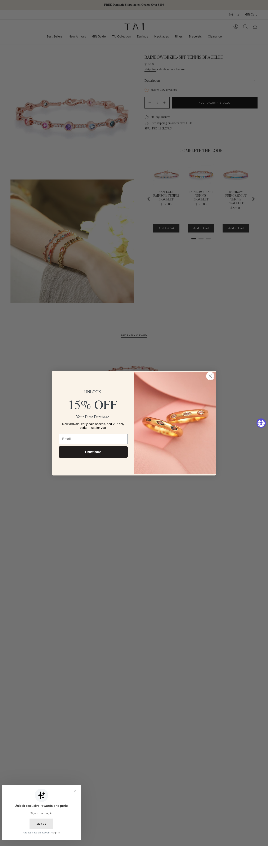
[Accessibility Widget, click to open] (261, 423)
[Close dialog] (210, 376)
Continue (93, 452)
